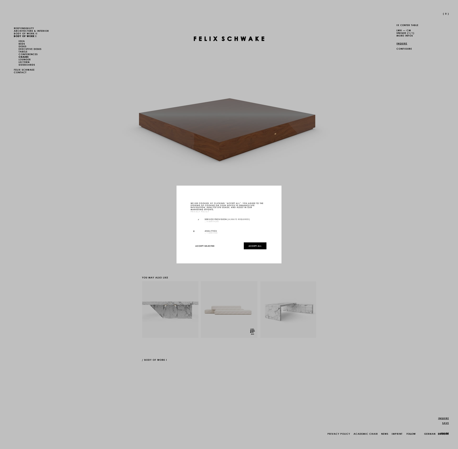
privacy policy (200, 211)
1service (211, 232)
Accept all (255, 245)
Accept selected (205, 245)
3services (212, 221)
